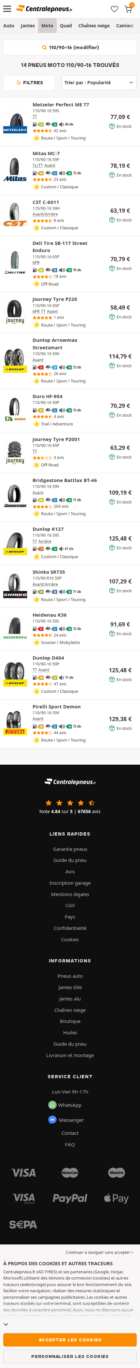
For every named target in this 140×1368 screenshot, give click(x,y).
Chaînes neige (94, 25)
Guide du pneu (70, 860)
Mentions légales (70, 894)
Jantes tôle (70, 987)
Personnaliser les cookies (70, 1356)
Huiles (70, 1032)
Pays (70, 916)
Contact (70, 1133)
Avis (70, 871)
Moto (47, 25)
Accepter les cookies (70, 1339)
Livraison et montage (70, 1055)
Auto (8, 25)
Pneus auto (70, 975)
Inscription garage (70, 882)
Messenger (71, 1120)
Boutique (70, 1021)
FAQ (70, 1144)
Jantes (28, 25)
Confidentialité (70, 928)
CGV (70, 905)
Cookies (70, 939)
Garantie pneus (70, 849)
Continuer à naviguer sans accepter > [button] (99, 1252)
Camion (124, 25)
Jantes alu (70, 998)
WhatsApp (69, 1105)
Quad (66, 25)
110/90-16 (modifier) (73, 47)
